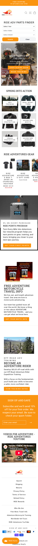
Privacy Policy (19, 491)
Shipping (19, 484)
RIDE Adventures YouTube (19, 522)
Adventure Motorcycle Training (19, 515)
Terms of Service (19, 495)
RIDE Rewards (19, 502)
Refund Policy (19, 498)
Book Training (19, 72)
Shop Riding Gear (19, 67)
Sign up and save (18, 528)
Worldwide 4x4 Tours (19, 519)
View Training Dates (17, 389)
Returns (19, 488)
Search (10, 39)
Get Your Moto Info (16, 319)
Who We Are (19, 508)
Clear (28, 39)
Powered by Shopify (19, 544)
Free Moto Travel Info (19, 512)
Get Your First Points (17, 245)
